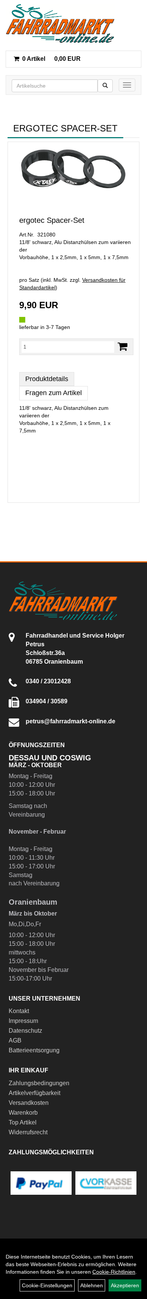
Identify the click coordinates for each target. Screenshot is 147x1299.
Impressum (23, 1021)
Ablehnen (91, 1285)
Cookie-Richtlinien (113, 1272)
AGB (15, 1040)
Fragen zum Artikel (53, 393)
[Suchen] (105, 85)
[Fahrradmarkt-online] (60, 23)
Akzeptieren (125, 1285)
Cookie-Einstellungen (47, 1285)
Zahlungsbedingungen (39, 1083)
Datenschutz (25, 1030)
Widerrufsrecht (28, 1132)
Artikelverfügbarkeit (34, 1093)
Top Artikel (23, 1122)
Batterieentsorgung (34, 1050)
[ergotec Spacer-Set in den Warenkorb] (122, 346)
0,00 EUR (51, 59)
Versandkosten (29, 1103)
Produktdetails (46, 379)
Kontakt (19, 1011)
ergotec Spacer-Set (51, 220)
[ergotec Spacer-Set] (73, 169)
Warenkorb (23, 1112)
